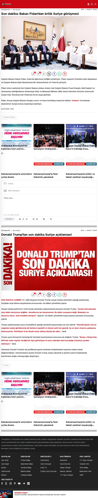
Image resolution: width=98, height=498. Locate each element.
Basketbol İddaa (27, 464)
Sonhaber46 (5, 9)
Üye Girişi (4, 460)
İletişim (3, 475)
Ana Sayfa (16, 9)
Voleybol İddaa (26, 475)
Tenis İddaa (84, 468)
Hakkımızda (5, 471)
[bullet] (37, 219)
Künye (3, 468)
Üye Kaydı (5, 464)
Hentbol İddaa (26, 468)
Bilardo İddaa (25, 471)
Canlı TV (43, 468)
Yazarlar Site (84, 464)
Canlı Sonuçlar (45, 464)
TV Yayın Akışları (66, 475)
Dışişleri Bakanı (9, 117)
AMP (81, 475)
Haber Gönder (65, 468)
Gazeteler (63, 460)
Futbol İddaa (25, 460)
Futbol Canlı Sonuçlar (48, 471)
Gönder (9, 219)
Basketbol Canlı (85, 471)
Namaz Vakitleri (66, 471)
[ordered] (33, 219)
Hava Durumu (65, 464)
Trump (6, 365)
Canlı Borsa (44, 460)
